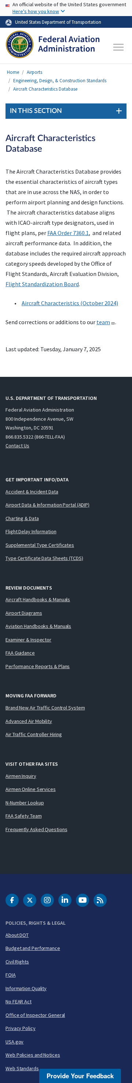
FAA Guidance (20, 653)
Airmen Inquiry (21, 776)
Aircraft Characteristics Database (45, 89)
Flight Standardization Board (42, 284)
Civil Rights (17, 961)
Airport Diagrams (24, 613)
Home (13, 72)
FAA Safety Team (24, 816)
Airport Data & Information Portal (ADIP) (47, 504)
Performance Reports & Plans (38, 666)
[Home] (52, 47)
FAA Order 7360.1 (68, 232)
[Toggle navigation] (118, 47)
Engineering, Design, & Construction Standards (59, 80)
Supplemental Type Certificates (40, 545)
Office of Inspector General (35, 1015)
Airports (34, 72)
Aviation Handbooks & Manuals (38, 626)
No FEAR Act (19, 1001)
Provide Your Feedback (80, 1075)
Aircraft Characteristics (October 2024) (70, 303)
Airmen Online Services (31, 789)
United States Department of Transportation (58, 22)
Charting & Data (22, 518)
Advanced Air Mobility (29, 721)
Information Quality (26, 988)
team (103, 322)
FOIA (11, 975)
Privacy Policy (21, 1028)
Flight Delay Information (31, 531)
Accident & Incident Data (32, 491)
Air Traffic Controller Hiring (34, 734)
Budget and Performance (33, 948)
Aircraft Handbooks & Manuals (38, 599)
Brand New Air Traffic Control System (45, 707)
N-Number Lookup (25, 802)
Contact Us (17, 445)
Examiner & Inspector (28, 639)
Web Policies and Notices (33, 1055)
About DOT (17, 935)
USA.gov (14, 1041)
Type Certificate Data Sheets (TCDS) (44, 558)
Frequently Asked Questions (36, 829)
